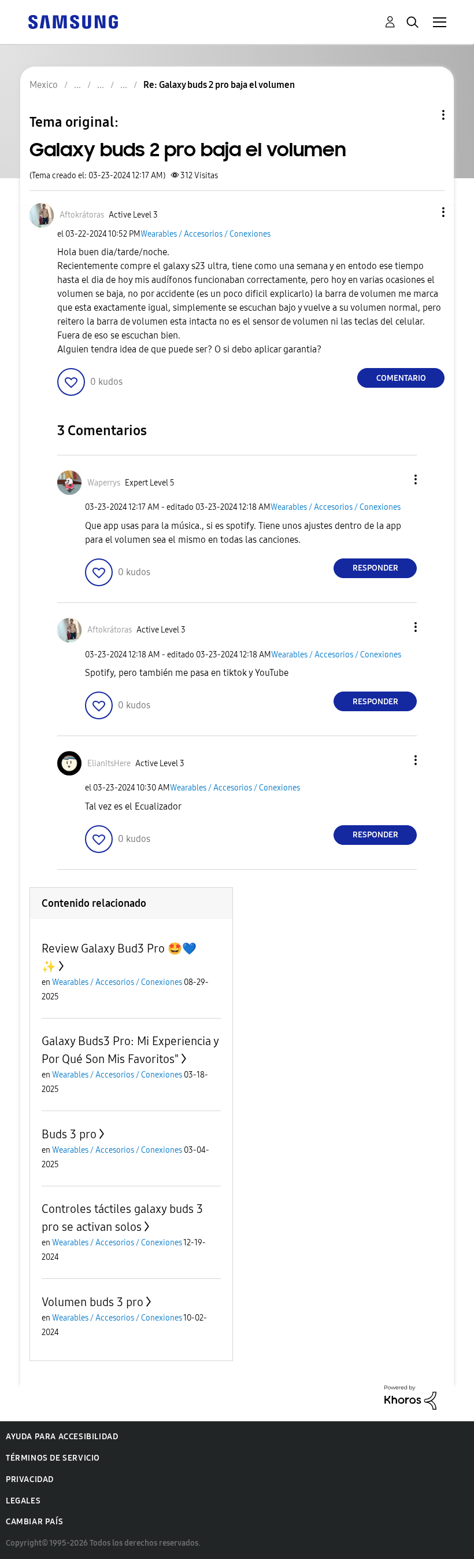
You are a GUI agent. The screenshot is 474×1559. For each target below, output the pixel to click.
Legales (23, 1501)
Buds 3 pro (69, 1134)
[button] (424, 212)
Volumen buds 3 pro (92, 1302)
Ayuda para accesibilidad (62, 1437)
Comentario (401, 378)
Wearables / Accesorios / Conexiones (205, 234)
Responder (375, 568)
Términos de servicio (53, 1458)
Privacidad (30, 1479)
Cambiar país (34, 1522)
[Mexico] (73, 21)
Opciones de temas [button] (424, 115)
